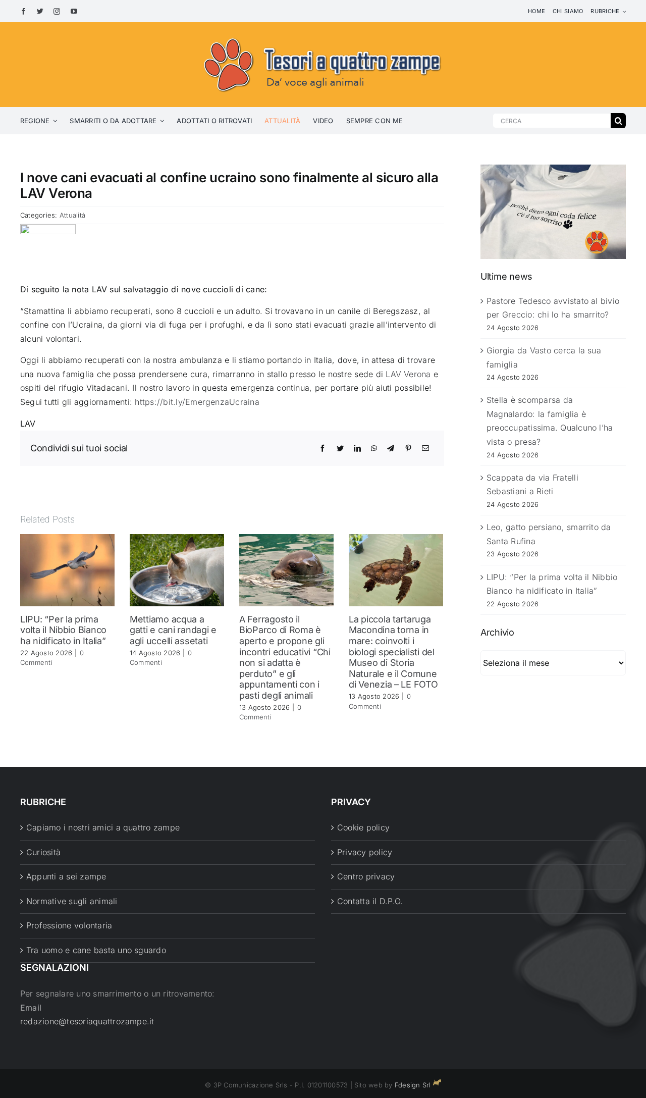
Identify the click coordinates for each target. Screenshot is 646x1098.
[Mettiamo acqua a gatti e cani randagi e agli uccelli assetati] (177, 569)
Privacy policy (364, 852)
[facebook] (23, 11)
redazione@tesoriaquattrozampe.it (87, 1021)
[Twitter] (340, 448)
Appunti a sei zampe (66, 876)
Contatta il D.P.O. (370, 901)
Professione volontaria (69, 925)
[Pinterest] (408, 448)
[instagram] (56, 11)
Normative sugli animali (72, 901)
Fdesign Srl (413, 1085)
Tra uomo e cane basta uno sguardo (96, 950)
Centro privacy (366, 876)
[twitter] (40, 11)
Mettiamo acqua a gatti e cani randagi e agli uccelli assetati (173, 630)
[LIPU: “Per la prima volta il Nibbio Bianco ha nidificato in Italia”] (67, 569)
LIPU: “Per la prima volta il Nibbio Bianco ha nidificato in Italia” (63, 630)
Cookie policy (363, 827)
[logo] (323, 36)
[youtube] (74, 11)
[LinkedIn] (357, 448)
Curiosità (43, 852)
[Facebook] (322, 448)
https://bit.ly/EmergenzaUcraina (197, 402)
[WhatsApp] (374, 448)
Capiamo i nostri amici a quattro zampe (103, 827)
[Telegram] (390, 448)
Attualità (72, 215)
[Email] (425, 448)
